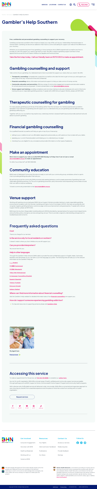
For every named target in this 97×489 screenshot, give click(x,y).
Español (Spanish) (15, 279)
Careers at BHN (25, 459)
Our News (42, 455)
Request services (22, 397)
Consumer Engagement (28, 442)
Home (4, 14)
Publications (43, 451)
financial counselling (58, 296)
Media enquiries (62, 447)
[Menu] (93, 5)
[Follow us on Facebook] (78, 443)
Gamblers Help (52, 304)
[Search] (74, 4)
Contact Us (62, 4)
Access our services (63, 442)
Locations (52, 4)
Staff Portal (55, 486)
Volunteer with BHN (27, 447)
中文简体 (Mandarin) (16, 269)
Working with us (25, 455)
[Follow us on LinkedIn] (85, 443)
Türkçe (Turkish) (15, 282)
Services (45, 4)
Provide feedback (63, 451)
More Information (62, 477)
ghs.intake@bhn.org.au (61, 86)
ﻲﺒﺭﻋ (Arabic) (14, 262)
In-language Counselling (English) (21, 276)
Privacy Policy (63, 486)
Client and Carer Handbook (47, 447)
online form (63, 378)
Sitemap (60, 455)
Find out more (14, 354)
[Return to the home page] (6, 4)
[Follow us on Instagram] (82, 443)
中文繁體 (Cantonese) (16, 266)
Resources (43, 438)
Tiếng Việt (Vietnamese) (18, 272)
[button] (34, 407)
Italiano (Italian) (15, 289)
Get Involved (26, 438)
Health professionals (27, 451)
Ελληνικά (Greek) (15, 286)
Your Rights (42, 442)
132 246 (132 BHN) (42, 378)
